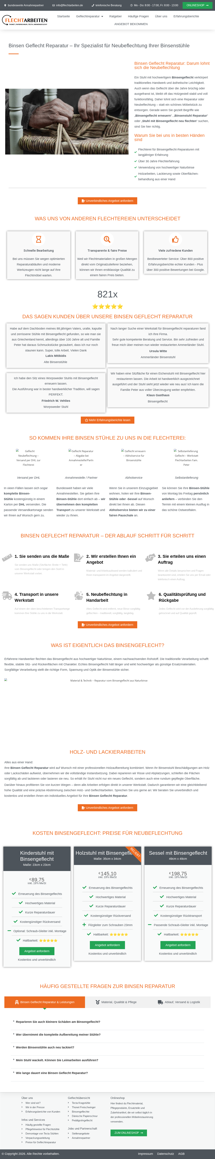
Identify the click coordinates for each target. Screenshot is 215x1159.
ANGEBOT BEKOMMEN (131, 24)
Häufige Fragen (138, 16)
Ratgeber (115, 16)
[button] (107, 1023)
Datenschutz (165, 1153)
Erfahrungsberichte (186, 16)
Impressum (145, 1153)
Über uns (161, 16)
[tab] (44, 1002)
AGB (181, 1153)
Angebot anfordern (36, 951)
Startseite (63, 16)
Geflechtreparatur (88, 16)
